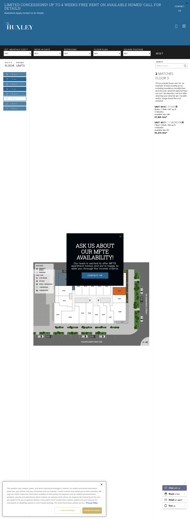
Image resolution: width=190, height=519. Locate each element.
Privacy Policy (92, 503)
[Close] (101, 484)
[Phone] (176, 26)
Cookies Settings (67, 510)
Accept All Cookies (92, 510)
